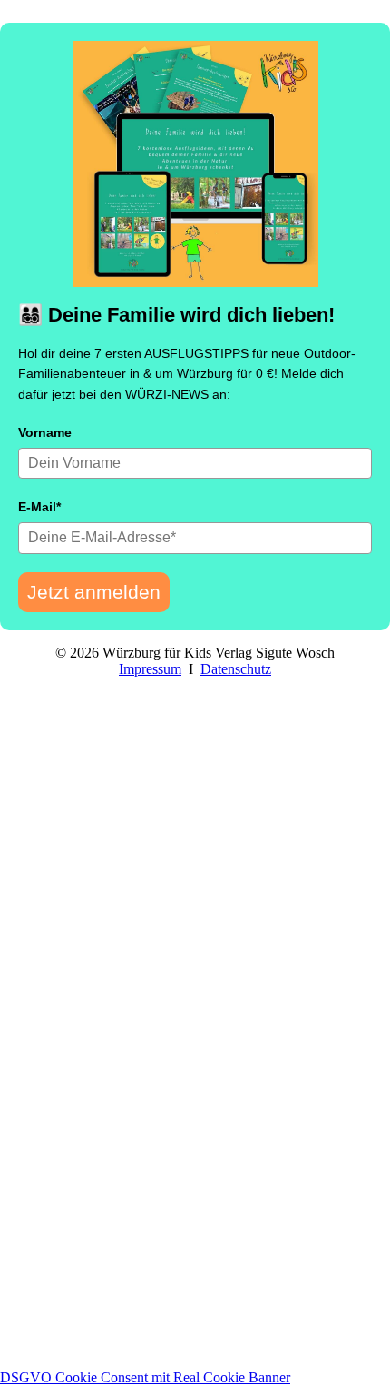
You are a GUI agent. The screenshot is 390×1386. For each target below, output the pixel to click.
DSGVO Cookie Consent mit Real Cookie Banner (145, 1377)
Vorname (45, 432)
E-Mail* (39, 507)
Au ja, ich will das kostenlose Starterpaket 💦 (195, 1266)
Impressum (150, 669)
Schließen (33, 1360)
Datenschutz (235, 669)
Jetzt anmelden (94, 591)
